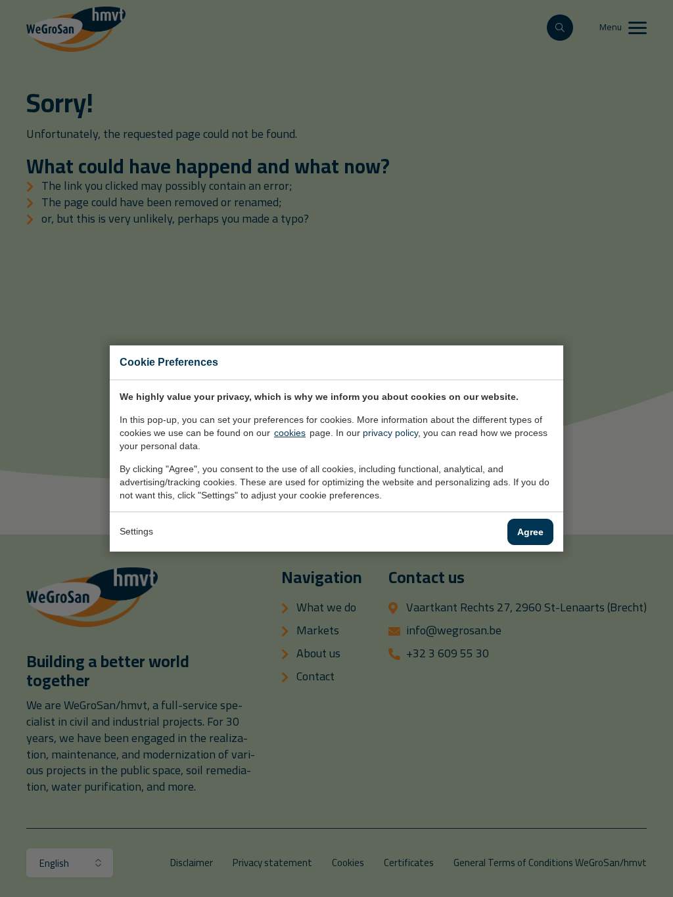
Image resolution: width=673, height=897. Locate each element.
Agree (530, 532)
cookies (290, 432)
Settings (136, 531)
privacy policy (390, 432)
